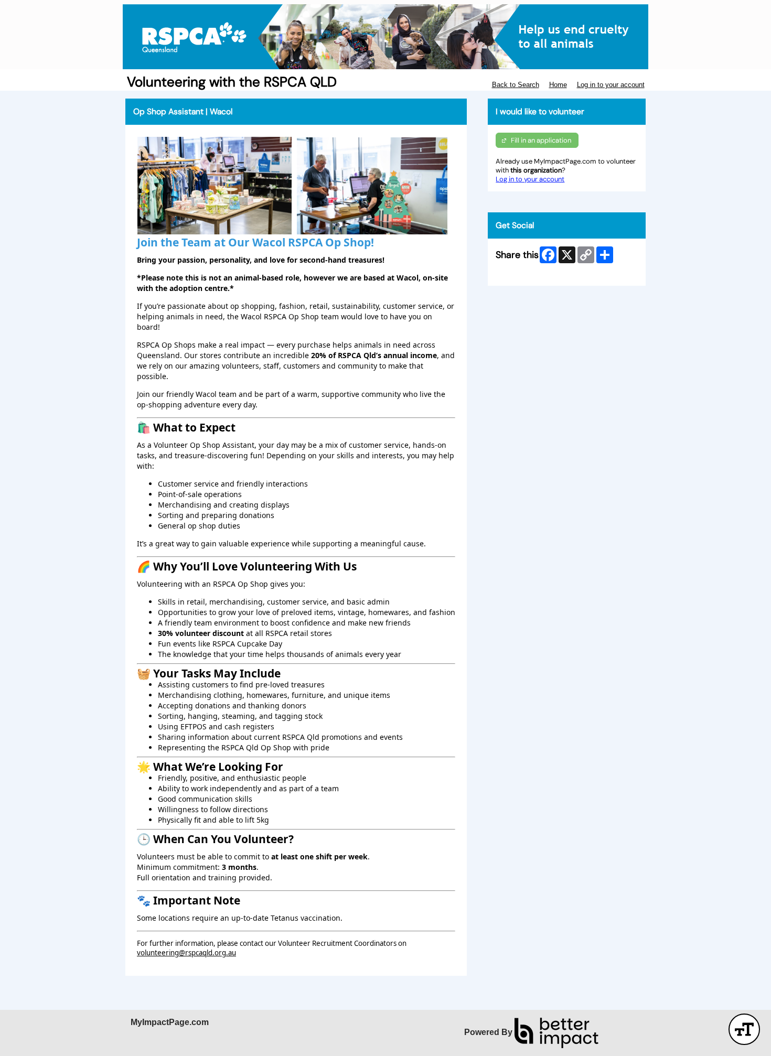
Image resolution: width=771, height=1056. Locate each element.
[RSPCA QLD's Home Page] (385, 36)
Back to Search (515, 85)
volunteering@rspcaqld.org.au (186, 952)
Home (558, 85)
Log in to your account (611, 85)
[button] (744, 1029)
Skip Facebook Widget (531, 273)
